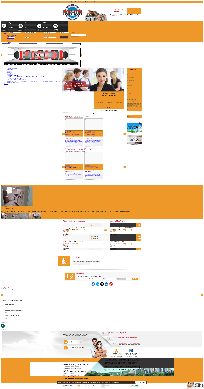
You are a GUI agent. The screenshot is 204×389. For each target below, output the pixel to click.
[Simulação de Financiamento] (134, 145)
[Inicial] (72, 19)
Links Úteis (10, 74)
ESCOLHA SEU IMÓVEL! (14, 78)
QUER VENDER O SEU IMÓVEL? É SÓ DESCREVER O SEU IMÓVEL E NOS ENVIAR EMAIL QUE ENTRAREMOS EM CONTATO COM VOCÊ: (48, 81)
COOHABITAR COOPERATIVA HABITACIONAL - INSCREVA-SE (25, 76)
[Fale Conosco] (119, 334)
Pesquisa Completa (12, 68)
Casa (8, 39)
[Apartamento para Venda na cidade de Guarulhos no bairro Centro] (116, 226)
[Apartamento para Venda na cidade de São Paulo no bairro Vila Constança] (78, 111)
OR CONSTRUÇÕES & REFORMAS (17, 79)
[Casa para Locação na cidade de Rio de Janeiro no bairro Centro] (74, 163)
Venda (5, 33)
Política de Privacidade (12, 82)
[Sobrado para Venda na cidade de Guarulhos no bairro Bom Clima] (116, 240)
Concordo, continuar (140, 382)
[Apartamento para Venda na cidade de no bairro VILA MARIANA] (93, 130)
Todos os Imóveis (11, 35)
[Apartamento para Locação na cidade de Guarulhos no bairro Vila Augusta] (93, 163)
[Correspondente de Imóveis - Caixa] (134, 133)
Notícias (9, 71)
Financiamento (10, 69)
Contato (6, 84)
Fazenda (9, 42)
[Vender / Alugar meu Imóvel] (125, 339)
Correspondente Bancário (13, 75)
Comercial (9, 41)
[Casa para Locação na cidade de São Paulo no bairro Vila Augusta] (68, 240)
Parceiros (9, 72)
